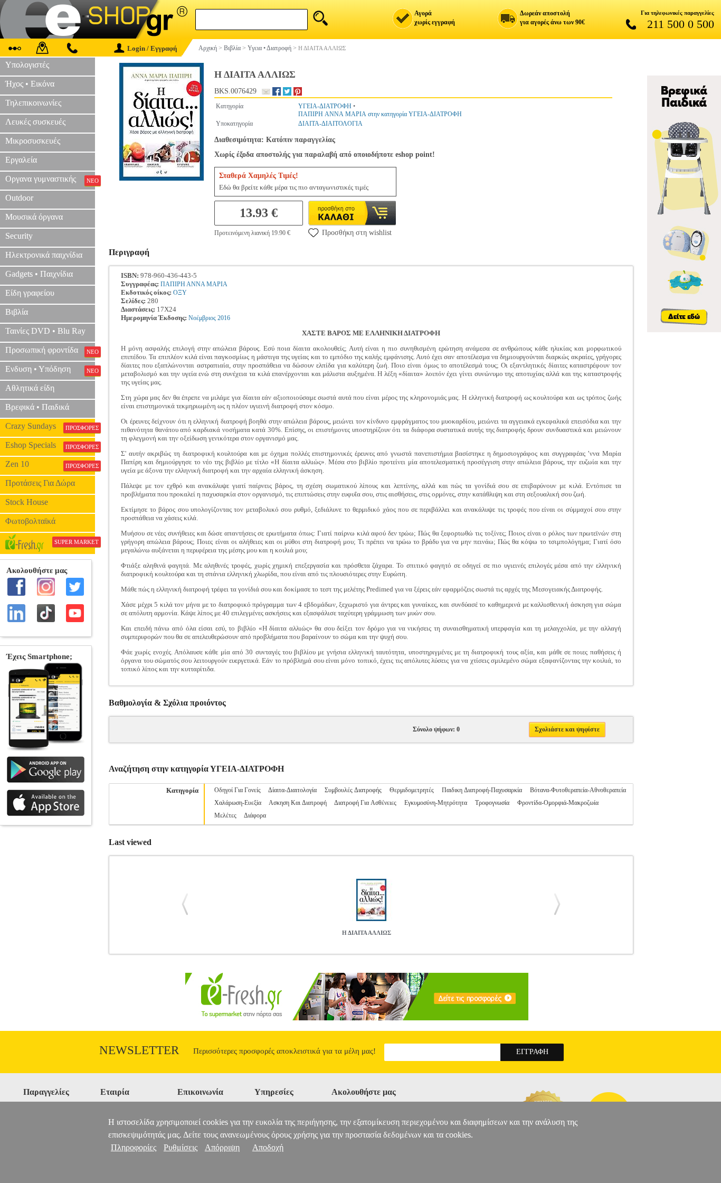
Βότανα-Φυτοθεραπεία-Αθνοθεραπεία (578, 790)
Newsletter (139, 1050)
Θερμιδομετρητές (412, 790)
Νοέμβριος (202, 318)
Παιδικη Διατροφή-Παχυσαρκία (482, 790)
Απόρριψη (222, 1147)
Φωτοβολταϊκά (30, 521)
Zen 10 (50, 464)
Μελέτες (225, 815)
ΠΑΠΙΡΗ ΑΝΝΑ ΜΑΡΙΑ (193, 284)
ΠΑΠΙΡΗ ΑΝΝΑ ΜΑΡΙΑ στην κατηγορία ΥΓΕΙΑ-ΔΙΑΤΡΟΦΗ (380, 114)
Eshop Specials (50, 445)
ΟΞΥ (180, 292)
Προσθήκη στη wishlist (357, 233)
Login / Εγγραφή (152, 48)
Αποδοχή (267, 1147)
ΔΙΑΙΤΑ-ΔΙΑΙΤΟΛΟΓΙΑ (330, 123)
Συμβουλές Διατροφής (353, 790)
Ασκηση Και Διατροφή (298, 802)
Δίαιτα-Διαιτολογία (292, 790)
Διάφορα (255, 815)
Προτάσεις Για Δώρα (40, 482)
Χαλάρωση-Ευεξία (237, 802)
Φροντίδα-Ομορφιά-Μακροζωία (558, 802)
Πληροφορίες (133, 1147)
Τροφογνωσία (492, 802)
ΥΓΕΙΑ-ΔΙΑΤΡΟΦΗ (325, 106)
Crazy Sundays (50, 426)
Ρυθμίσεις (180, 1147)
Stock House (26, 501)
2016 (223, 318)
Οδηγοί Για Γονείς (237, 790)
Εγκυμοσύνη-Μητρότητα (435, 802)
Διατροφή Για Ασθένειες (365, 802)
